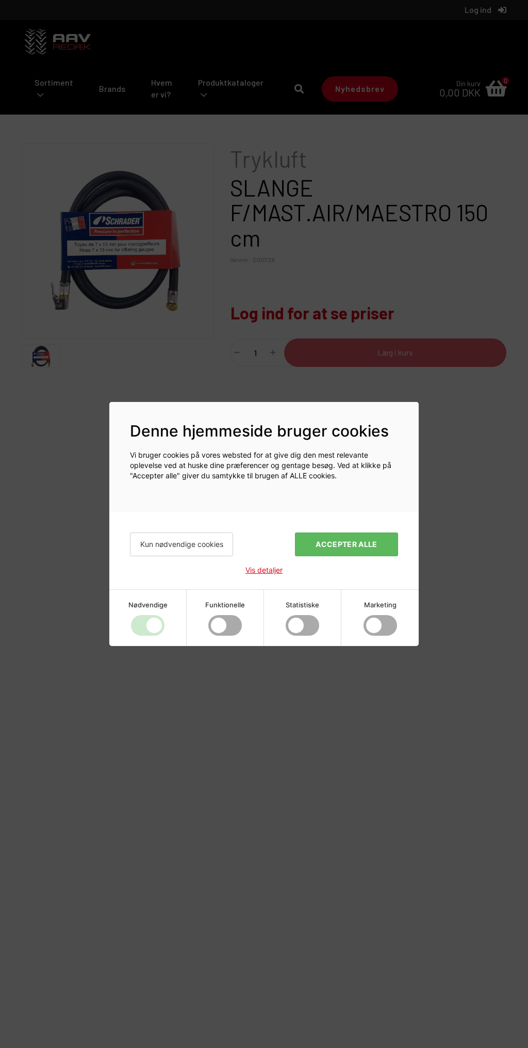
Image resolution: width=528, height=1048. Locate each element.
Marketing (380, 605)
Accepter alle (346, 544)
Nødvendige (148, 605)
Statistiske (302, 605)
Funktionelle (225, 605)
